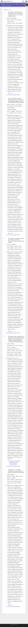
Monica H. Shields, (11, 350)
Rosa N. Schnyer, (18, 19)
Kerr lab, (11, 463)
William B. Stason (18, 249)
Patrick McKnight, (18, 106)
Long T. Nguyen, (10, 249)
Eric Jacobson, (10, 106)
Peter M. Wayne (18, 23)
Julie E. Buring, (19, 350)
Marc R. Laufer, (10, 19)
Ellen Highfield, (10, 354)
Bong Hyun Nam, (18, 481)
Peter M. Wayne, (11, 343)
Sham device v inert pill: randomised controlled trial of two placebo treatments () (16, 471)
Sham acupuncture (13, 464)
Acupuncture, (12, 461)
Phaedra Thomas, (11, 23)
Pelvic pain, (15, 463)
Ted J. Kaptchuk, (10, 113)
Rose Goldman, (10, 247)
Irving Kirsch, (10, 483)
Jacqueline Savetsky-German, (13, 349)
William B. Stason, (11, 476)
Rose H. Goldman (17, 483)
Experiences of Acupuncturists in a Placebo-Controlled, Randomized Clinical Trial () (16, 240)
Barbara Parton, (18, 354)
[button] (26, 1)
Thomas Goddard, (11, 107)
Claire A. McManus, (11, 244)
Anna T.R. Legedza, (11, 111)
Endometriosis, (18, 461)
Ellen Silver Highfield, (12, 18)
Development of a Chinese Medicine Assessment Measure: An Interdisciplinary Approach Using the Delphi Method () (16, 100)
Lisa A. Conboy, (18, 104)
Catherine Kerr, (19, 111)
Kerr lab (11, 93)
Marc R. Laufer (18, 355)
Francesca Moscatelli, (12, 109)
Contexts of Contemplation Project (13, 94)
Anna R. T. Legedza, (11, 477)
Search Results (8, 5)
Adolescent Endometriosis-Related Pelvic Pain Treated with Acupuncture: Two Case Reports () (15, 14)
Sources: (4, 5)
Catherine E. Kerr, (11, 21)
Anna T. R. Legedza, (11, 347)
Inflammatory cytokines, (14, 462)
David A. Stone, (10, 481)
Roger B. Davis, (10, 352)
